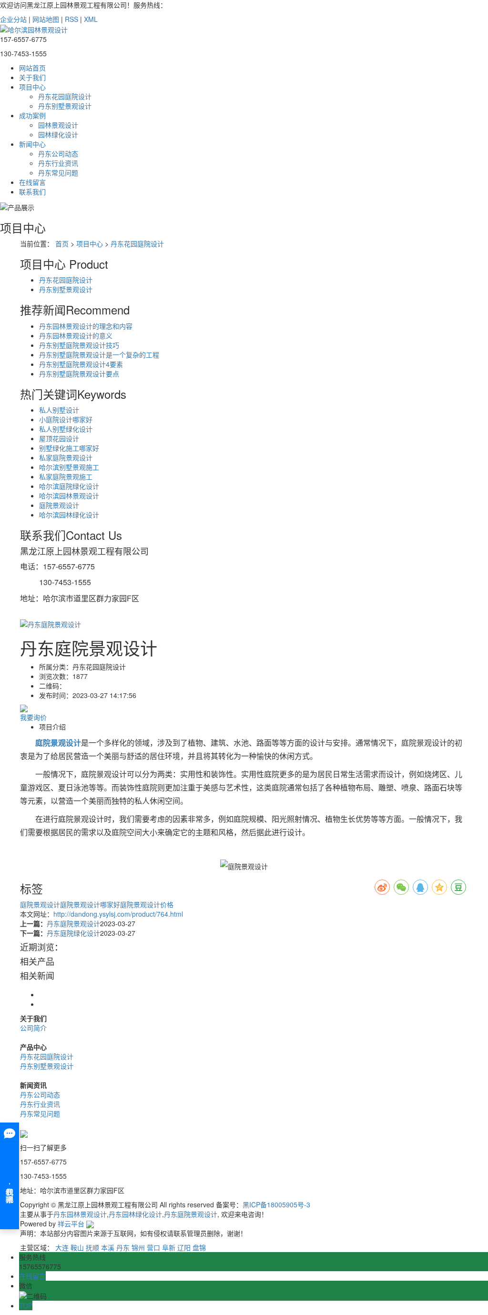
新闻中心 (32, 144)
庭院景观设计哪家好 (90, 904)
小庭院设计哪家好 (65, 419)
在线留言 (32, 182)
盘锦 (199, 1247)
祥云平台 (71, 1223)
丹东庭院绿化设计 (73, 933)
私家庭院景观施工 (65, 476)
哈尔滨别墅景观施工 (69, 467)
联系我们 (32, 191)
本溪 (107, 1247)
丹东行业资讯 (58, 163)
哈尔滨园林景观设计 (69, 495)
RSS (71, 19)
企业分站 (13, 19)
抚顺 (92, 1247)
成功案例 (32, 115)
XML (91, 19)
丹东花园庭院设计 (65, 96)
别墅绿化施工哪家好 (69, 448)
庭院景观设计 (59, 505)
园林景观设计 (58, 125)
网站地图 (45, 19)
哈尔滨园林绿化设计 (69, 514)
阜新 (168, 1247)
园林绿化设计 (58, 134)
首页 (62, 243)
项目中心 (32, 86)
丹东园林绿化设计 (135, 1214)
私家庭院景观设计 (65, 457)
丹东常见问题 (58, 172)
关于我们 (32, 77)
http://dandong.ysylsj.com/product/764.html (118, 914)
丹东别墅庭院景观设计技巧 (79, 345)
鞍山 (77, 1247)
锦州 (138, 1247)
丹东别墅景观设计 (65, 106)
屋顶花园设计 (59, 438)
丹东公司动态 (58, 153)
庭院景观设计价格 (146, 904)
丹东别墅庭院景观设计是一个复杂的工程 (99, 354)
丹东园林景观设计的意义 (75, 335)
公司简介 (33, 1027)
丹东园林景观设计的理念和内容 (85, 326)
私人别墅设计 (59, 410)
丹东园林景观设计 (80, 1214)
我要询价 (33, 717)
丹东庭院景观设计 (73, 923)
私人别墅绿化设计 (65, 429)
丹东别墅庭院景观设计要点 (79, 373)
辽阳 (184, 1247)
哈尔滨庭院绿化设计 (69, 486)
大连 (62, 1247)
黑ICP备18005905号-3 (276, 1204)
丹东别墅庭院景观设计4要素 (81, 364)
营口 (153, 1247)
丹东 (123, 1247)
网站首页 (32, 67)
